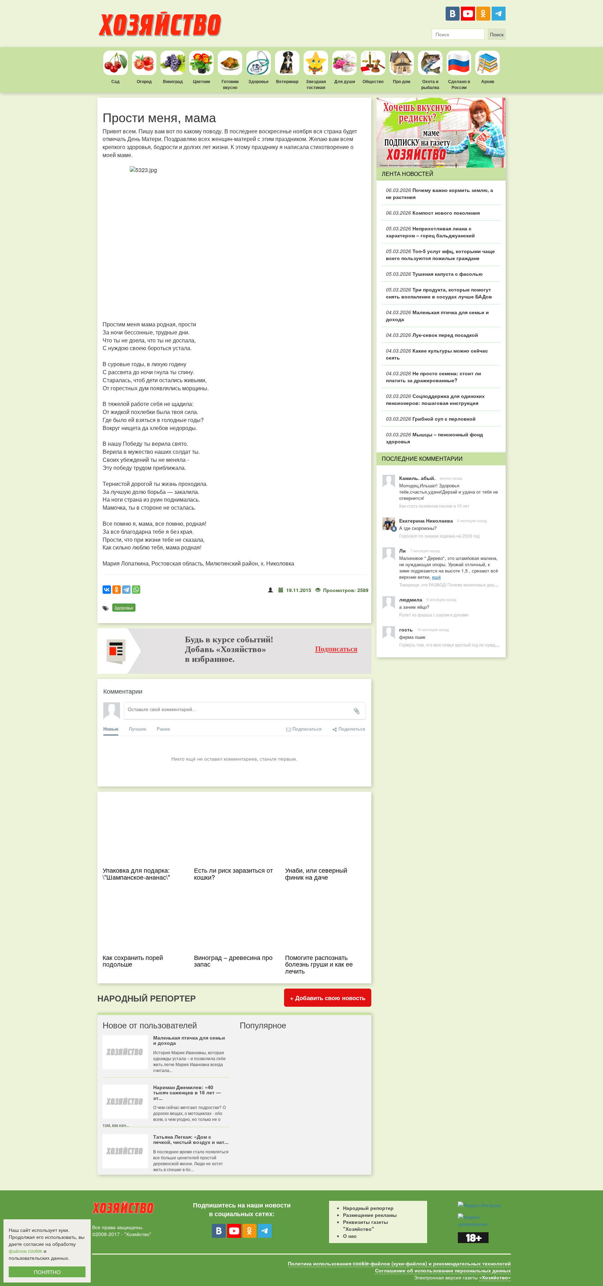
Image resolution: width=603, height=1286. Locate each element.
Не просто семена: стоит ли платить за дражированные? (433, 377)
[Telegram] (499, 14)
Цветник (201, 81)
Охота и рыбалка (430, 84)
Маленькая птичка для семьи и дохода (437, 316)
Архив (487, 81)
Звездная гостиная (316, 84)
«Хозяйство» (495, 1277)
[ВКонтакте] (453, 14)
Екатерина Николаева (426, 520)
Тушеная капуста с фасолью (434, 273)
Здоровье (258, 81)
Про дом (401, 81)
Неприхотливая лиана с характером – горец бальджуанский (430, 232)
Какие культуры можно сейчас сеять (437, 354)
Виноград (173, 81)
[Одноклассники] (483, 14)
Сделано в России (459, 84)
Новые (110, 728)
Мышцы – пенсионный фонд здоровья (434, 438)
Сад (115, 81)
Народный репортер (368, 1207)
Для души (344, 81)
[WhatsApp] (136, 589)
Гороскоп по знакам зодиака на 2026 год (439, 536)
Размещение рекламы (370, 1214)
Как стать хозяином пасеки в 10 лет (434, 506)
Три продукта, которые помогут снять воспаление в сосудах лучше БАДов (439, 293)
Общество (373, 81)
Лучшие (137, 728)
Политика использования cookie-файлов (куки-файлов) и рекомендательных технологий (399, 1263)
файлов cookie (25, 1250)
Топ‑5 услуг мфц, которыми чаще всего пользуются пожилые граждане (440, 254)
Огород (144, 81)
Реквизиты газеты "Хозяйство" (365, 1225)
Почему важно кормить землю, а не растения (439, 193)
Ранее (163, 728)
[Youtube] (468, 14)
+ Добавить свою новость (327, 997)
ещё (436, 577)
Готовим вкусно (230, 84)
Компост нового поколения (433, 212)
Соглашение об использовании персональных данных (443, 1270)
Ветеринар (287, 81)
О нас (350, 1235)
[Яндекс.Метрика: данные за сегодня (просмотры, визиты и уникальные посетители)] (479, 1205)
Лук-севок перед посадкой (432, 334)
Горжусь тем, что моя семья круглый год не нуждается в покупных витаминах (475, 645)
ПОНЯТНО (47, 1272)
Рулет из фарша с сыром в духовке (434, 615)
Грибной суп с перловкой (431, 418)
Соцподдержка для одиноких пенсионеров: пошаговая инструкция (435, 399)
